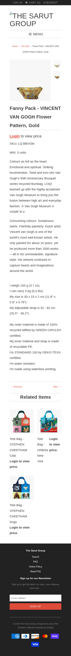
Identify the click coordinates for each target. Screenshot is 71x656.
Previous (17, 386)
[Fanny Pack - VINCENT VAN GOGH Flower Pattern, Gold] (30, 80)
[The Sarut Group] (35, 20)
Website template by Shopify (40, 627)
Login (15, 136)
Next (56, 386)
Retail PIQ (35, 571)
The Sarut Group (28, 624)
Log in (17, 2)
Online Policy (35, 566)
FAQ (35, 561)
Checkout (50, 2)
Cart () (34, 2)
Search (35, 557)
